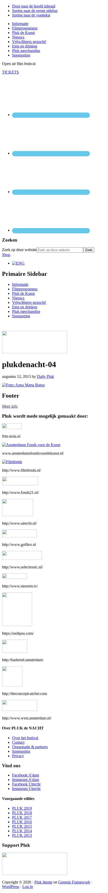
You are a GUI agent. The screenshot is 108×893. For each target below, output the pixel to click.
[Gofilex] (19, 536)
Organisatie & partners (30, 747)
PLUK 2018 (22, 813)
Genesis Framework (74, 882)
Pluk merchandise (26, 311)
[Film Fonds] (12, 462)
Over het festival (25, 738)
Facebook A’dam (25, 775)
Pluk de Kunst (23, 293)
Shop (6, 255)
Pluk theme (43, 882)
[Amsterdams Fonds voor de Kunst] (31, 445)
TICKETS (10, 72)
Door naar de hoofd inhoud (33, 6)
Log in (27, 886)
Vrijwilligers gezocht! (29, 302)
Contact (18, 742)
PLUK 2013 (22, 835)
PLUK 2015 (22, 826)
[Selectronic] (22, 558)
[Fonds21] (20, 484)
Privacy (18, 756)
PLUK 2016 (22, 822)
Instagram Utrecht (26, 788)
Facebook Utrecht (26, 784)
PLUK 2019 (22, 808)
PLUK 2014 (22, 831)
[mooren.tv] (14, 577)
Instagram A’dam (25, 779)
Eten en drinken (24, 307)
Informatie (20, 284)
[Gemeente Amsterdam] (19, 709)
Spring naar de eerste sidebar (35, 11)
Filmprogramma (24, 289)
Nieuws (18, 298)
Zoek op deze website (19, 250)
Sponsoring (21, 316)
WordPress (10, 886)
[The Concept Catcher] (12, 685)
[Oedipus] (17, 625)
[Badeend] (14, 651)
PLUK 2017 (22, 817)
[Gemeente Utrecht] (17, 515)
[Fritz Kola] (12, 428)
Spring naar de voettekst (31, 15)
